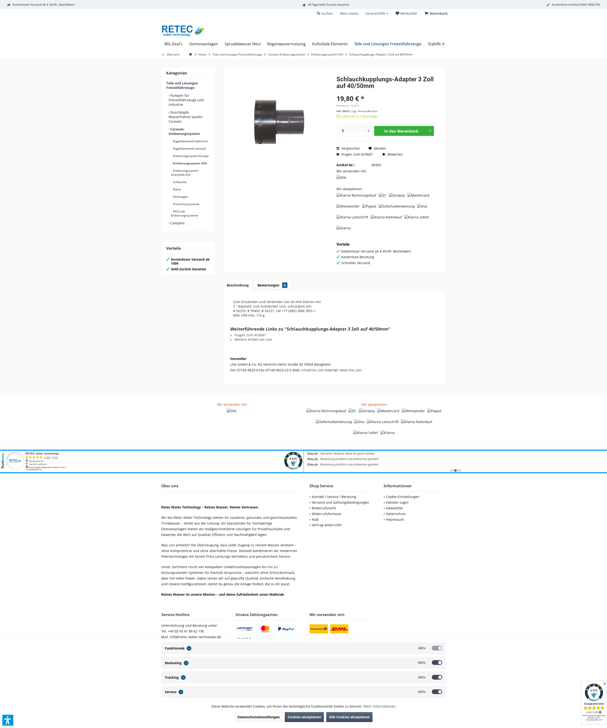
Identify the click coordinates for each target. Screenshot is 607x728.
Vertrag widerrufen (327, 525)
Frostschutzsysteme (185, 204)
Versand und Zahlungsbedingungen (340, 502)
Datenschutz (396, 513)
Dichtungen (180, 197)
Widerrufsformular (327, 513)
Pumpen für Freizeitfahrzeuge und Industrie (186, 100)
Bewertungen (272, 285)
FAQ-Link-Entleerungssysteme (184, 213)
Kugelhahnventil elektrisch (190, 141)
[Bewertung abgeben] (386, 92)
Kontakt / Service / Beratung (334, 496)
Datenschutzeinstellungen (258, 717)
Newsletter (394, 508)
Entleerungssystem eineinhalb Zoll (184, 173)
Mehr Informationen (379, 706)
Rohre (176, 189)
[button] (7, 720)
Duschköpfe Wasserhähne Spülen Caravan (185, 117)
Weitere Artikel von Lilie (253, 339)
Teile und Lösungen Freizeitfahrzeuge (182, 85)
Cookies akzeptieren (304, 717)
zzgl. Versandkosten (364, 111)
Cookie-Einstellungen (402, 496)
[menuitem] (437, 13)
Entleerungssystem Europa (190, 156)
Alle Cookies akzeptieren (349, 717)
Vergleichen (350, 148)
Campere (177, 223)
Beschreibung (238, 285)
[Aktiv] (437, 648)
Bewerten (395, 154)
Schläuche (179, 182)
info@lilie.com (312, 370)
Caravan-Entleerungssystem (184, 131)
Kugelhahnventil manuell (189, 149)
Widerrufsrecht (324, 508)
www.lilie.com (351, 370)
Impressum (395, 519)
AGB (315, 519)
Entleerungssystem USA (189, 163)
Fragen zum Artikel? (356, 154)
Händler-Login (397, 502)
